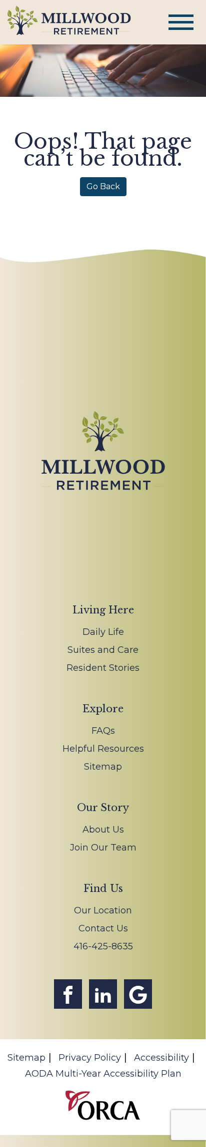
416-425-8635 (103, 946)
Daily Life (103, 631)
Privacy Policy (89, 1057)
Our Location (103, 910)
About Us (103, 829)
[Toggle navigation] (181, 22)
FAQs (103, 730)
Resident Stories (103, 667)
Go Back (103, 186)
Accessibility (161, 1057)
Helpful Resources (103, 748)
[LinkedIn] (103, 994)
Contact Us (103, 928)
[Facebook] (68, 994)
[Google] (138, 994)
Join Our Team (103, 847)
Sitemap (103, 766)
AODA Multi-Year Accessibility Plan (103, 1073)
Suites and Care (103, 649)
